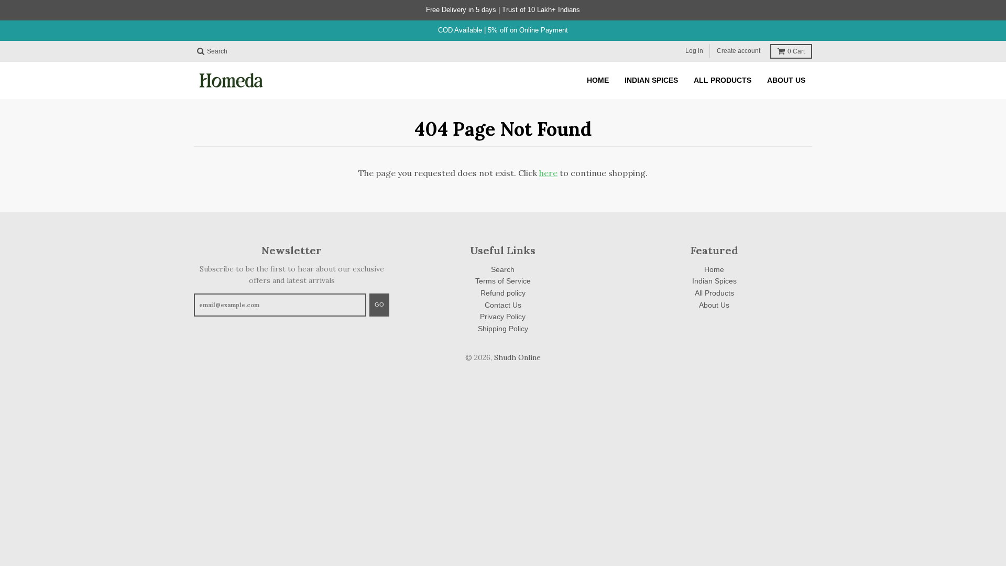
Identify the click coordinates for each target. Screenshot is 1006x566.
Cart (796, 51)
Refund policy (503, 293)
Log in (694, 51)
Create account (738, 51)
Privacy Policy (503, 316)
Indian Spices (714, 281)
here (548, 173)
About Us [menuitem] (786, 80)
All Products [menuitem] (722, 80)
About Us (714, 305)
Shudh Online (517, 357)
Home (714, 269)
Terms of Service (503, 281)
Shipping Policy (503, 328)
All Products (714, 293)
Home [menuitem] (598, 80)
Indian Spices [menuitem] (651, 80)
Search (503, 269)
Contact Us (503, 305)
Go (379, 304)
